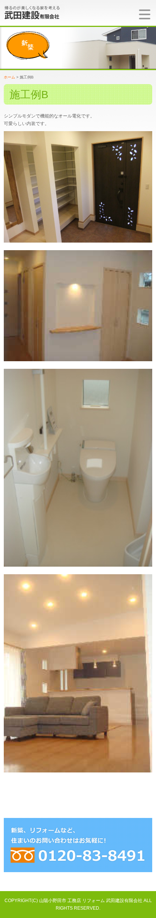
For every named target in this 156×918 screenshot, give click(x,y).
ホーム (9, 77)
